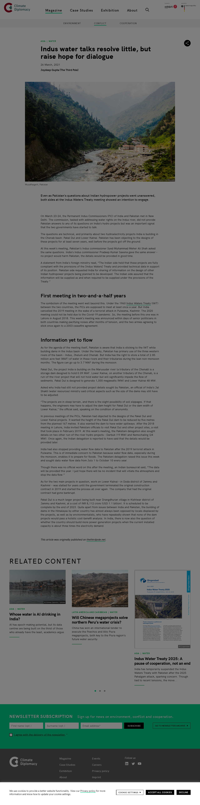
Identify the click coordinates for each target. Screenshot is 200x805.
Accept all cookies (160, 792)
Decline (183, 792)
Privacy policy (87, 790)
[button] (130, 792)
